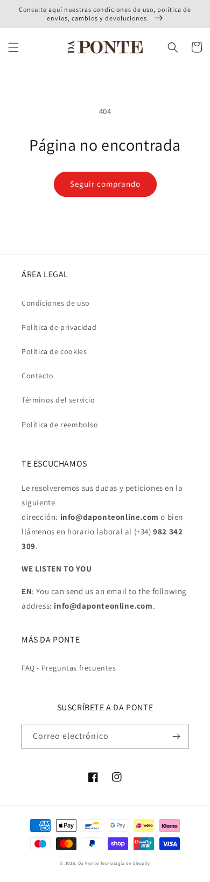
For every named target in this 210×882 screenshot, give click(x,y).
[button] (13, 47)
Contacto (38, 375)
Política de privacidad (59, 327)
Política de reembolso (60, 424)
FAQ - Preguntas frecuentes (69, 668)
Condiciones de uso (56, 303)
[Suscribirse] (176, 736)
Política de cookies (54, 351)
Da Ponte (88, 863)
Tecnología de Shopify (125, 863)
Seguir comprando (105, 184)
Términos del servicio (58, 400)
